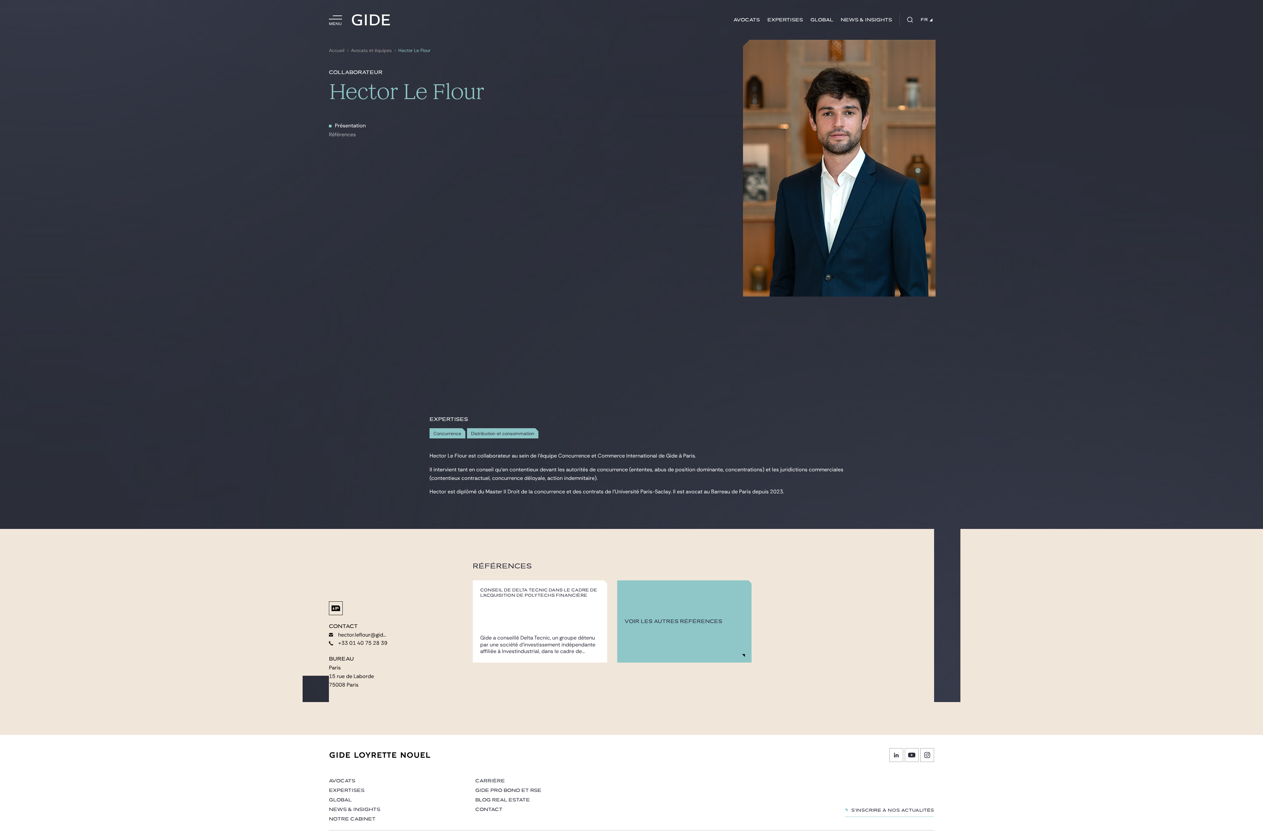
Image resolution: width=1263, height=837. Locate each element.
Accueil (336, 50)
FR (924, 19)
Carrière (490, 780)
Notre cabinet (352, 819)
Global (821, 19)
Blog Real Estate (502, 800)
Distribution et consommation (502, 433)
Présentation (350, 125)
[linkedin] (896, 755)
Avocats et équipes (371, 50)
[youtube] (912, 755)
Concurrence (447, 433)
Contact (489, 809)
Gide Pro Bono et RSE (508, 790)
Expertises (785, 19)
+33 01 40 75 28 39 (362, 643)
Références (342, 134)
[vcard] (336, 608)
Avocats (746, 19)
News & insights (866, 19)
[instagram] (927, 755)
